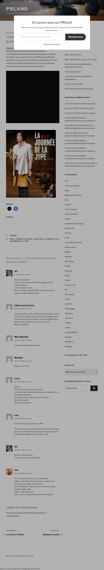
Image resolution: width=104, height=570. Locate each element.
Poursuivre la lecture (52, 44)
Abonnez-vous (75, 37)
